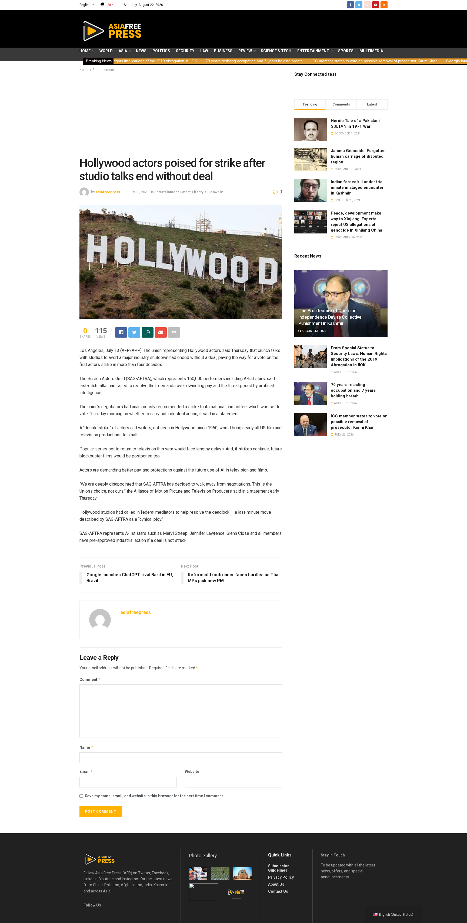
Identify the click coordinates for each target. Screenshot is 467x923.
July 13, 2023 (139, 192)
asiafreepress (108, 192)
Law (204, 51)
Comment (90, 679)
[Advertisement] (180, 113)
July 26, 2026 (343, 434)
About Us (276, 884)
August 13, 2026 (313, 331)
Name (86, 747)
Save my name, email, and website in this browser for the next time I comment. (154, 796)
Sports (345, 51)
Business (223, 51)
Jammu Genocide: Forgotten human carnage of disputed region (358, 156)
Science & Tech (276, 51)
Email (86, 771)
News (141, 51)
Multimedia (371, 51)
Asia (123, 51)
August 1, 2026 (345, 403)
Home (85, 51)
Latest (185, 192)
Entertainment (313, 51)
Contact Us (278, 891)
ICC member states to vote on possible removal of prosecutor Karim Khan (321, 61)
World (106, 51)
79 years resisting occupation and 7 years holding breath (201, 61)
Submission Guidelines (278, 868)
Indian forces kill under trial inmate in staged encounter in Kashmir (357, 187)
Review (245, 51)
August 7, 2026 (345, 372)
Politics (161, 51)
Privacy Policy (281, 877)
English (85, 5)
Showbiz (215, 192)
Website (192, 771)
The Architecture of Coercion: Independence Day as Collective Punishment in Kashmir (330, 317)
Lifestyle (199, 192)
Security (185, 51)
